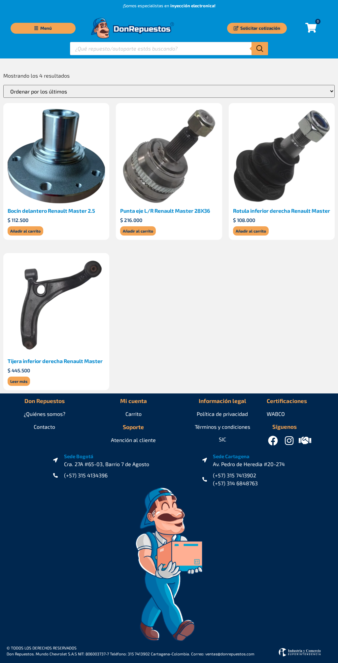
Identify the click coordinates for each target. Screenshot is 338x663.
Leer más (18, 381)
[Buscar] (260, 48)
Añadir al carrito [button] (25, 231)
